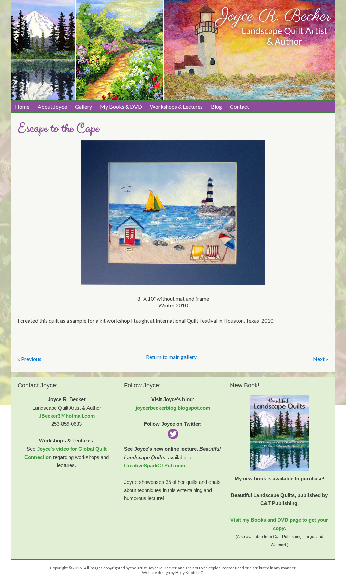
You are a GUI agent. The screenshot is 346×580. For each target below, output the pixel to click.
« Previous (29, 359)
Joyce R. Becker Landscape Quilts (173, 24)
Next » (320, 359)
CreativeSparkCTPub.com (154, 465)
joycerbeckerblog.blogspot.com (172, 408)
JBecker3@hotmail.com (67, 416)
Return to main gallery (171, 357)
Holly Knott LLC (189, 572)
